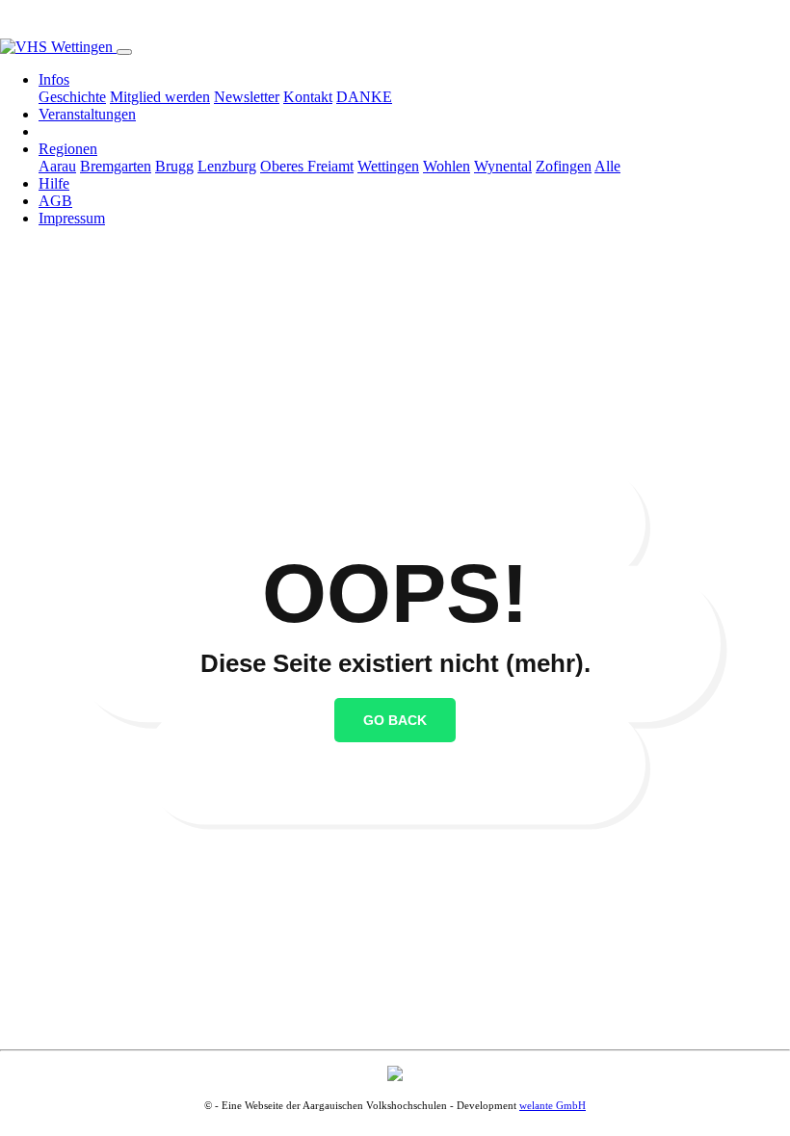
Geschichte (72, 97)
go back (395, 720)
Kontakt (307, 97)
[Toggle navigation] (124, 52)
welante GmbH (552, 1105)
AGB (55, 201)
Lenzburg (227, 166)
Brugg (174, 166)
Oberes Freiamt (307, 166)
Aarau (57, 166)
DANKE (364, 97)
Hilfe (54, 183)
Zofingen (564, 166)
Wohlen (446, 166)
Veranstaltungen (87, 114)
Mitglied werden (160, 97)
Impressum (72, 218)
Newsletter (246, 97)
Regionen (68, 149)
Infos (54, 79)
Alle (607, 166)
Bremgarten (115, 166)
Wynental (503, 166)
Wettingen (388, 166)
